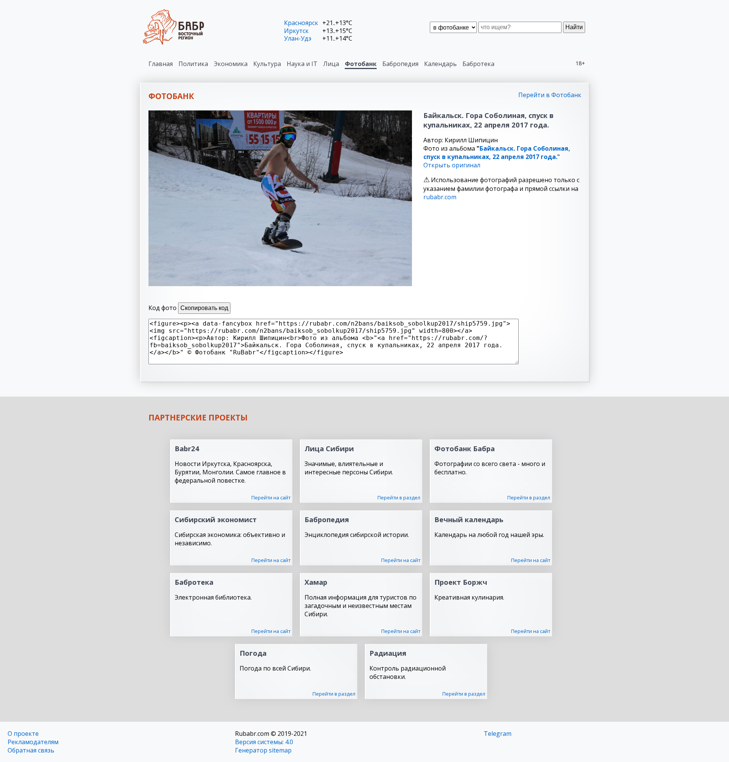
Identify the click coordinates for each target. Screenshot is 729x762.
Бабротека (478, 64)
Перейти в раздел (398, 497)
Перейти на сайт (270, 497)
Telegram (497, 733)
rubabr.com (439, 197)
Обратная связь (31, 750)
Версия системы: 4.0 (264, 742)
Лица (331, 64)
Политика (193, 64)
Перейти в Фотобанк (549, 95)
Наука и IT (302, 64)
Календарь (440, 64)
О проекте (23, 733)
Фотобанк (361, 64)
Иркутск (296, 31)
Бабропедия (400, 64)
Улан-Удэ (297, 38)
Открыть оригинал (451, 165)
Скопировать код (204, 308)
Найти (574, 27)
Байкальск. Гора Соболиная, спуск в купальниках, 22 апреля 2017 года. (496, 152)
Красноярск (301, 23)
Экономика (231, 64)
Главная (160, 64)
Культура (267, 64)
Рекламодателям (33, 742)
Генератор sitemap (263, 750)
